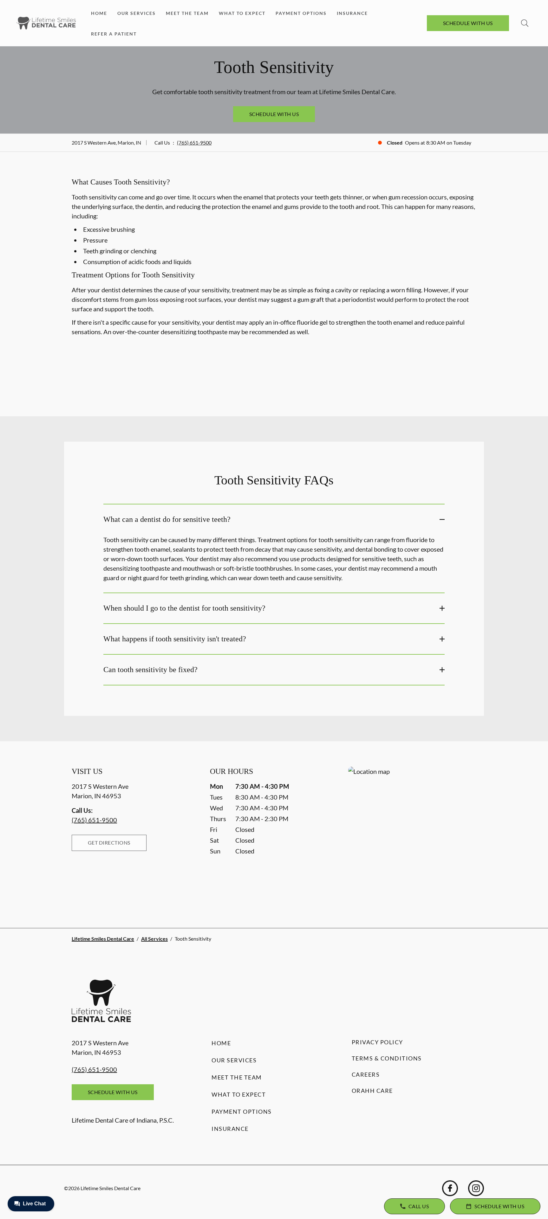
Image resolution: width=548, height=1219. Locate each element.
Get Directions (109, 843)
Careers (366, 1074)
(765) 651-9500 (194, 142)
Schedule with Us (468, 23)
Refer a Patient (114, 33)
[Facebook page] (450, 1188)
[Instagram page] (476, 1188)
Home (99, 13)
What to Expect (242, 13)
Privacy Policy (377, 1042)
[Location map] (412, 835)
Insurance (352, 13)
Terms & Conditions (387, 1058)
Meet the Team (187, 13)
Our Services (136, 13)
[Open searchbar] (525, 23)
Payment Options (301, 13)
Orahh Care (372, 1090)
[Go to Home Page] (46, 23)
